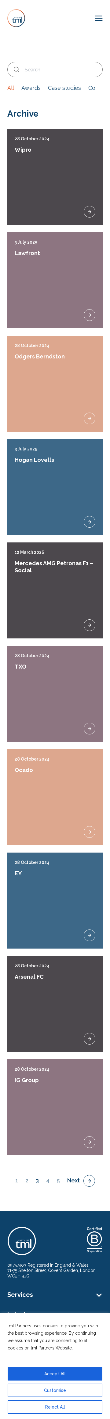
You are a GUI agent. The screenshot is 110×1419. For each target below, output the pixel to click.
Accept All (55, 1373)
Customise (55, 1390)
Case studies (64, 88)
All (10, 88)
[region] (55, 1366)
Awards (31, 88)
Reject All (55, 1407)
